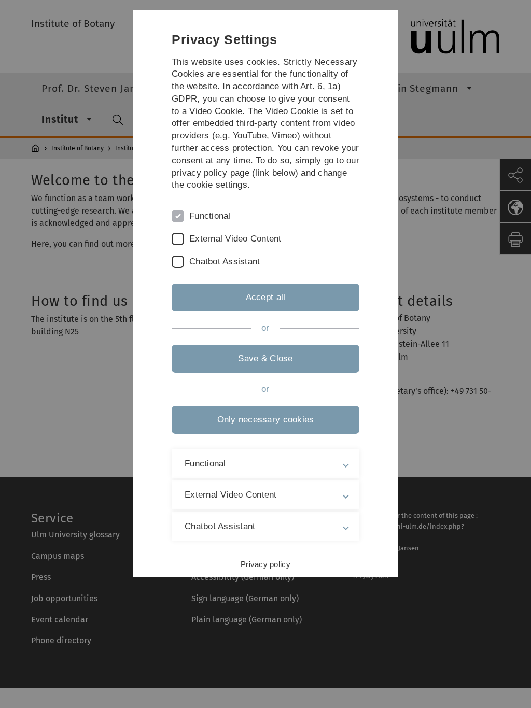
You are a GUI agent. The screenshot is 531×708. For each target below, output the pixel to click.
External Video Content (235, 239)
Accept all (266, 297)
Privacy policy (265, 564)
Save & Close (265, 358)
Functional (210, 216)
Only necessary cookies (265, 419)
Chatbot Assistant (224, 261)
